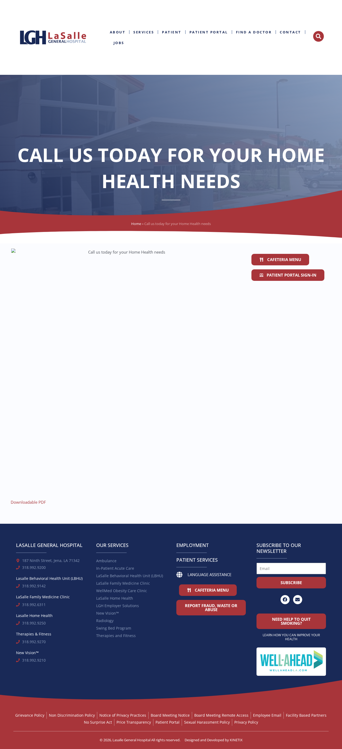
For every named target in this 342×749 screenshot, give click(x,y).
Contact (290, 32)
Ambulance (106, 560)
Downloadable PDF (28, 502)
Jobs (119, 42)
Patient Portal (208, 32)
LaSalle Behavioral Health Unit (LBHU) (129, 575)
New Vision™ (107, 613)
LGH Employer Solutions (117, 605)
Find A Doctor (254, 32)
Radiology (105, 620)
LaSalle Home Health (114, 598)
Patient (171, 32)
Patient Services (197, 560)
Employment (192, 545)
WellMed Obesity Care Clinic (121, 590)
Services (143, 32)
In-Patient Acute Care (115, 568)
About (118, 32)
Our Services (112, 545)
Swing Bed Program (113, 628)
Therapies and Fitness (116, 635)
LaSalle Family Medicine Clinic (123, 583)
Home (136, 223)
